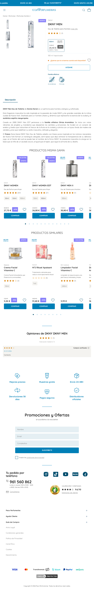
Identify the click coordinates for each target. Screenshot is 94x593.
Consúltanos (14, 492)
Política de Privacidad (14, 538)
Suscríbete (47, 450)
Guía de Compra (12, 522)
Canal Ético (10, 544)
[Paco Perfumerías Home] (44, 10)
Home (5, 16)
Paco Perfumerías (13, 510)
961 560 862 (21, 481)
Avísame (68, 67)
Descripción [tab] (10, 99)
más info (74, 29)
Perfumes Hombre (23, 16)
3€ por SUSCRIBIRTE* (49, 3)
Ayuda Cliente (11, 516)
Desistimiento (11, 555)
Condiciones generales (15, 533)
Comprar (15, 215)
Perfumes (12, 16)
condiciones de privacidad (35, 457)
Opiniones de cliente (70, 493)
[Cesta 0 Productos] (89, 10)
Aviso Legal (10, 527)
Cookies (9, 549)
